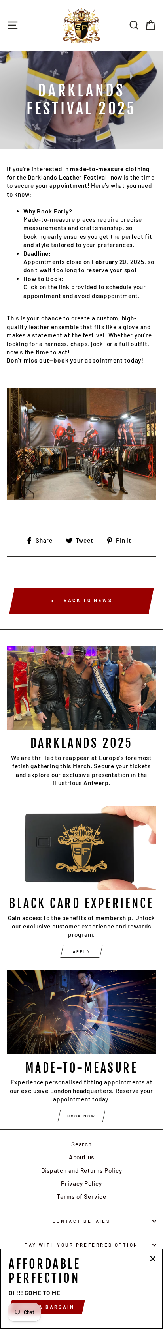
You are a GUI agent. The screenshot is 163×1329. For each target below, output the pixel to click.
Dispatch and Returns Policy (81, 1170)
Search (81, 1143)
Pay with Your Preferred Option (81, 1244)
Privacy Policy (81, 1183)
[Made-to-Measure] (81, 1012)
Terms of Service (81, 1196)
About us (81, 1157)
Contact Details (82, 1221)
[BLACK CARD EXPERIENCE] (81, 848)
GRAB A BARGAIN (46, 1307)
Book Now (81, 1116)
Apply (82, 951)
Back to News (87, 600)
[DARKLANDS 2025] (81, 688)
